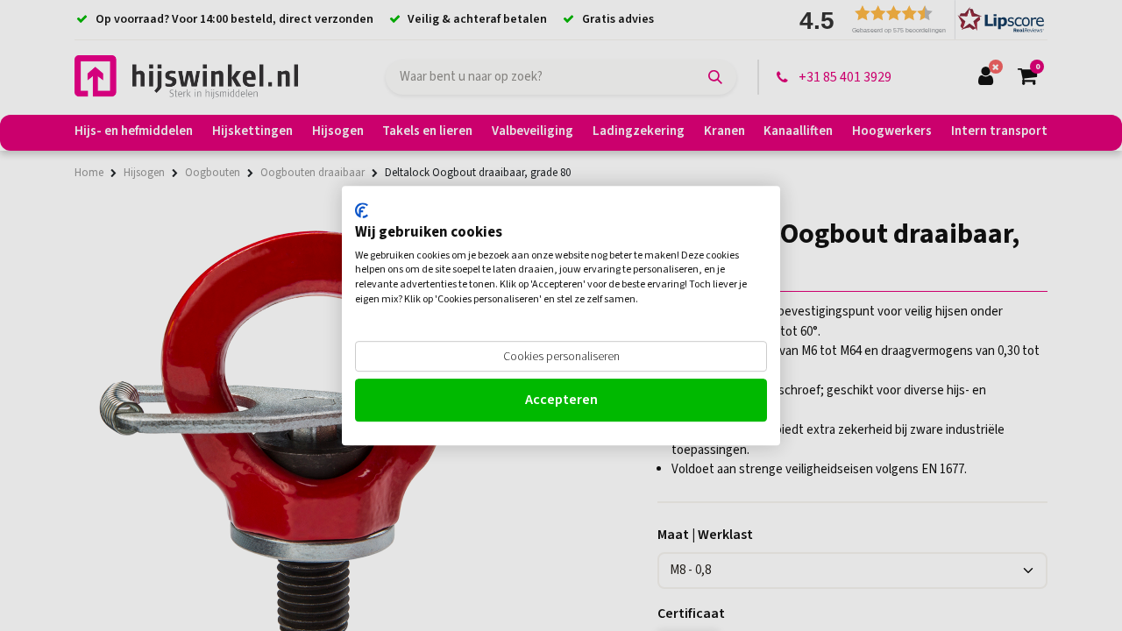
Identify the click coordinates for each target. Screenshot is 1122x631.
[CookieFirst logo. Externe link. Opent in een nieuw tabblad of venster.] (361, 210)
